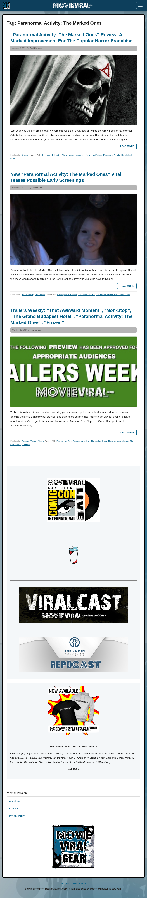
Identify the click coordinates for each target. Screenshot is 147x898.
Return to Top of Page (73, 883)
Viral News (40, 294)
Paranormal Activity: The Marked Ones (113, 294)
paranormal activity (94, 155)
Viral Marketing (28, 294)
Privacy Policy (17, 815)
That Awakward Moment (118, 441)
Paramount (80, 155)
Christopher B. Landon (51, 155)
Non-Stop (68, 441)
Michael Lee (37, 188)
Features (25, 441)
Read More (127, 146)
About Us (14, 801)
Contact (13, 808)
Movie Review (68, 155)
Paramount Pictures (86, 294)
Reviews (25, 155)
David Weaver (36, 48)
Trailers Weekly (37, 441)
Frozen (59, 441)
